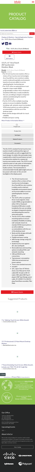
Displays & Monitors (8, 37)
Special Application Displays (24, 37)
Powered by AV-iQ (25, 377)
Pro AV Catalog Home (6, 30)
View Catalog (17, 447)
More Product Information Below (12, 120)
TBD (3, 430)
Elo (3, 39)
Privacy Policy (16, 377)
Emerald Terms (7, 377)
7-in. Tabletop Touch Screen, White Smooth (15, 320)
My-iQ (15, 30)
